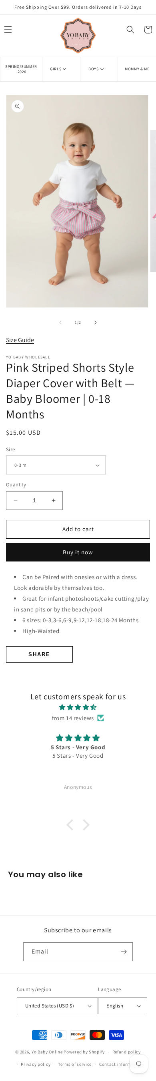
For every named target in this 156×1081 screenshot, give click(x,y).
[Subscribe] (123, 951)
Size (10, 449)
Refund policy (126, 1052)
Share (39, 654)
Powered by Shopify (84, 1052)
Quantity (16, 484)
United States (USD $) (49, 1005)
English (114, 1005)
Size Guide (20, 340)
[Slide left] (60, 322)
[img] (78, 707)
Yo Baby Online (47, 1052)
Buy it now (78, 552)
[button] (61, 69)
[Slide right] (95, 322)
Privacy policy (35, 1064)
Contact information (120, 1064)
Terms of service (75, 1064)
